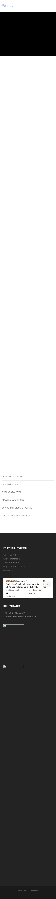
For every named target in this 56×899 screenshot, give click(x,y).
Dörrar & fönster (11, 492)
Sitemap (35, 890)
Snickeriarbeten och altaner (17, 508)
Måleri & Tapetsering (13, 500)
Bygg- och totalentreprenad (17, 515)
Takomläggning (10, 484)
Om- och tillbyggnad (13, 476)
